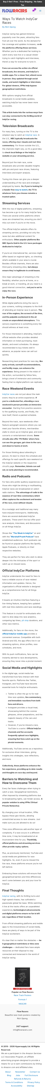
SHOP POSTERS (22, 989)
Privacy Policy (34, 1082)
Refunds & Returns (22, 1079)
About (8, 1072)
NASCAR (22, 1004)
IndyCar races (8, 394)
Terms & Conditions (14, 1082)
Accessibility (16, 1086)
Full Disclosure (31, 1075)
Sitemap (30, 1086)
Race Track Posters (22, 995)
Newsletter (20, 1072)
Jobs (18, 1075)
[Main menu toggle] (40, 10)
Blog (9, 1075)
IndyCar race (31, 135)
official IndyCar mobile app (14, 634)
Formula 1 (22, 999)
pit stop (25, 620)
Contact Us (35, 1072)
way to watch (21, 190)
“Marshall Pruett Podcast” (22, 537)
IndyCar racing (8, 896)
